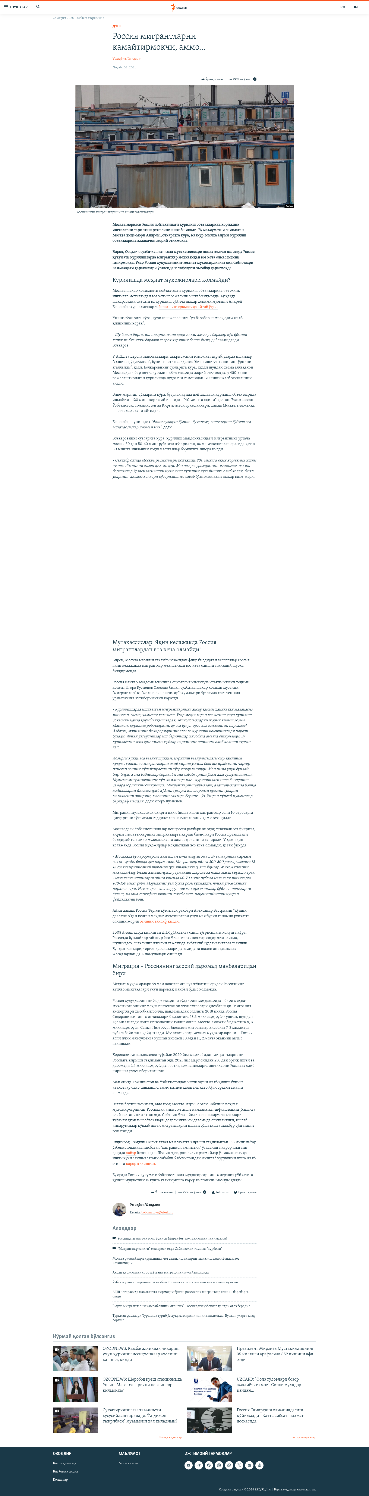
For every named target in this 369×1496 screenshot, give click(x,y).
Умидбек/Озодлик (127, 59)
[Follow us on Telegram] (199, 1465)
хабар (131, 1153)
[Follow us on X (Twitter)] (239, 1465)
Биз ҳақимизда (64, 1463)
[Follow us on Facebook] (209, 1465)
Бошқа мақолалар (303, 1437)
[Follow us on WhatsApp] (229, 1465)
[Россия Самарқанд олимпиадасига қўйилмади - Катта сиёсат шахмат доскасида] (209, 1420)
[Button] (212, 79)
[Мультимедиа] (355, 7)
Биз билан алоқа (65, 1472)
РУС (343, 7)
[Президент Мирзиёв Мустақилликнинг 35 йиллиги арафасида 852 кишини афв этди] (209, 1358)
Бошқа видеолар (170, 1437)
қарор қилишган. (141, 1164)
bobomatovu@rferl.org (157, 1212)
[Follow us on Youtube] (188, 1465)
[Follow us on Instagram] (219, 1465)
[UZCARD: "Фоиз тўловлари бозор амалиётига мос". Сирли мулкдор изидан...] (209, 1389)
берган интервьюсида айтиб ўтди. (188, 307)
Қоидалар (60, 1480)
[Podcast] (259, 1465)
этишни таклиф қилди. (160, 922)
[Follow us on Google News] (249, 1465)
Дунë (117, 26)
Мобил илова (129, 1463)
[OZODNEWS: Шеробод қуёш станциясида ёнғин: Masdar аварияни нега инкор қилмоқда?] (75, 1389)
